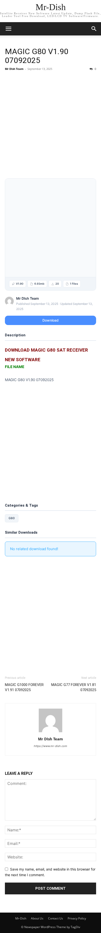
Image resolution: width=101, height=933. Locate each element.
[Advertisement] (50, 125)
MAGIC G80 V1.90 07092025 (36, 56)
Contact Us (55, 918)
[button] (94, 28)
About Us (37, 918)
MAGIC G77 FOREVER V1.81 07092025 (73, 687)
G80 (12, 518)
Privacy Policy (77, 918)
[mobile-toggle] (8, 28)
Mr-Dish (20, 918)
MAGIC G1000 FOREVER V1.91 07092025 (24, 687)
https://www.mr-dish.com (50, 746)
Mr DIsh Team (14, 69)
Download (50, 320)
